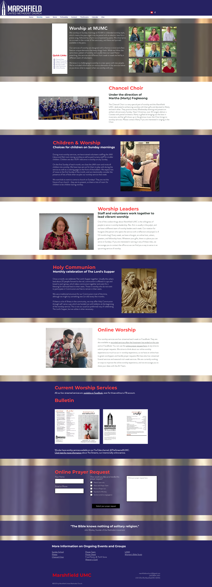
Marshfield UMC (71, 575)
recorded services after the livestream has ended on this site (135, 342)
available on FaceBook (93, 392)
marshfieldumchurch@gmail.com (149, 573)
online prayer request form (136, 345)
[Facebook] (155, 12)
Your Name (59, 477)
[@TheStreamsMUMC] (152, 12)
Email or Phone (61, 486)
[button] (136, 34)
